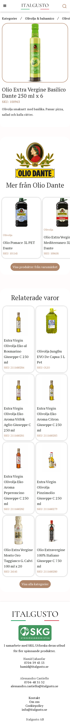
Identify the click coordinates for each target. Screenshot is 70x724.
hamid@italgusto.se (34, 666)
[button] (5, 6)
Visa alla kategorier (35, 584)
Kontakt (34, 698)
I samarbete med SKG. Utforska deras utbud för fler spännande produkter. (34, 648)
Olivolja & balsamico (39, 18)
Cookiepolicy (34, 705)
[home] (35, 6)
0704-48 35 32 (34, 682)
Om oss (34, 702)
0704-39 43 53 (34, 662)
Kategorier (9, 18)
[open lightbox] (35, 52)
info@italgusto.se (34, 709)
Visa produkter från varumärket (35, 267)
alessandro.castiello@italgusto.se (34, 686)
